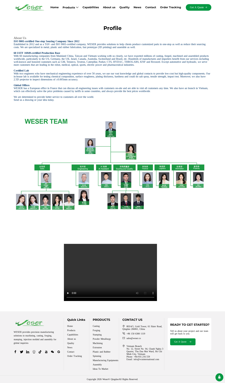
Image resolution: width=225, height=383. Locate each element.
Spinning (97, 356)
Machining (98, 343)
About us (109, 7)
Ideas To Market (100, 369)
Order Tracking (170, 7)
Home (54, 7)
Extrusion (97, 347)
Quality (124, 7)
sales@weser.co (134, 338)
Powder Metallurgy (102, 339)
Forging (96, 330)
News (137, 7)
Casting (96, 326)
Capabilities (91, 7)
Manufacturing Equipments (105, 360)
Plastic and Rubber (102, 352)
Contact (150, 7)
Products (69, 7)
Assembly (97, 364)
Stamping (97, 334)
